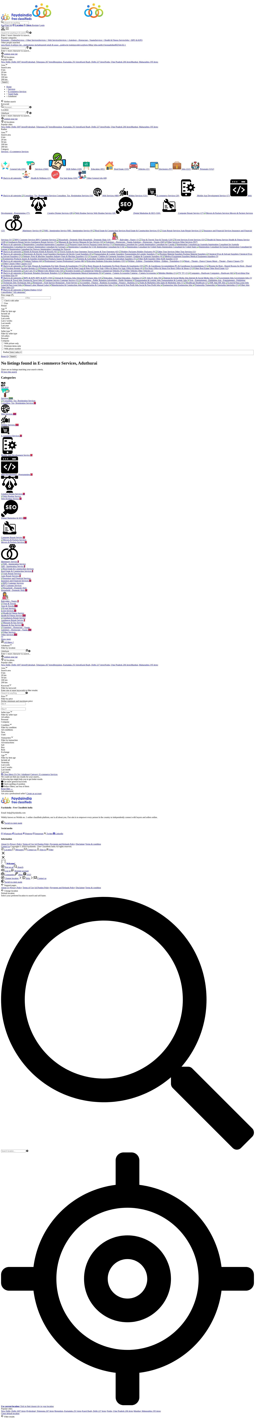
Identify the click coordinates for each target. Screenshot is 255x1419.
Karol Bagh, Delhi (92, 62)
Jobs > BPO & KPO (134, 40)
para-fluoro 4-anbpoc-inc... (12, 45)
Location (4, 110)
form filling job (90, 45)
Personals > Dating (9, 40)
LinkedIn (59, 833)
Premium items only (12, 346)
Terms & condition (93, 844)
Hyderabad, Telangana (39, 62)
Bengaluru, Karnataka (66, 62)
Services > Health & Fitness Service (110, 40)
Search (5, 82)
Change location (11, 878)
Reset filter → (7, 789)
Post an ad (9, 867)
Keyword (5, 104)
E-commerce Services (44, 774)
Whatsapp (7, 833)
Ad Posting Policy (42, 844)
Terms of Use (28, 844)
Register (35, 25)
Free (6, 303)
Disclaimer (80, 844)
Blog (20, 875)
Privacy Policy (16, 844)
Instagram (39, 833)
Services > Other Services (28, 40)
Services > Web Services (49, 40)
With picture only (11, 343)
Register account (21, 871)
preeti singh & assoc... (51, 45)
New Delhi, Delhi (13, 62)
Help (28, 878)
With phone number (12, 349)
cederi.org (79, 45)
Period (4, 306)
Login (41, 25)
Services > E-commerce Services (15, 151)
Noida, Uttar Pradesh (118, 62)
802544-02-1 (120, 45)
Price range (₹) (7, 295)
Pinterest (28, 833)
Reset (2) (5, 356)
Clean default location (10, 1413)
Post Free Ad (6, 25)
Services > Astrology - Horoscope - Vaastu (77, 40)
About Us (5, 844)
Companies (9, 875)
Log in (7, 871)
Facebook (18, 833)
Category (5, 149)
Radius (4, 129)
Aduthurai (23, 774)
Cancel (4, 292)
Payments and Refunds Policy (62, 844)
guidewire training (67, 45)
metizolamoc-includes (33, 45)
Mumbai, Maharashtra (144, 62)
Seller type (5, 328)
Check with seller (11, 300)
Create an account (33, 793)
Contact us (5, 846)
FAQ (28, 875)
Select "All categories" (16, 292)
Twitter (49, 833)
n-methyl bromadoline (105, 45)
